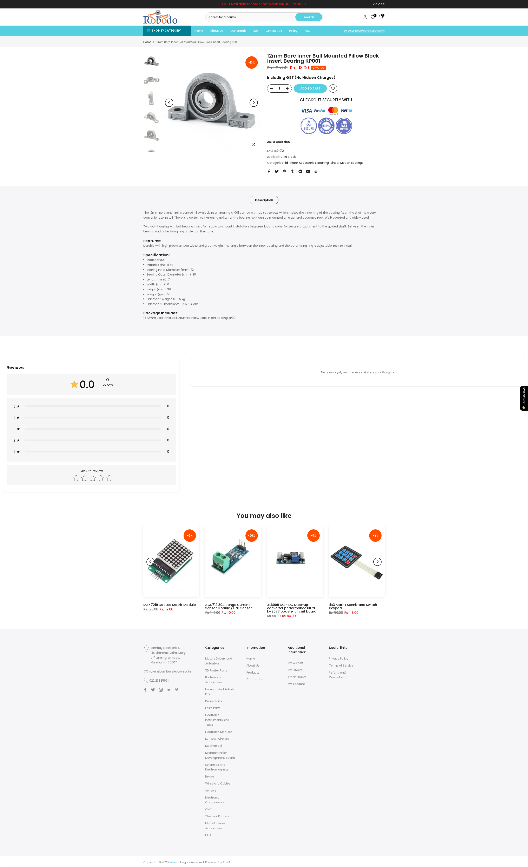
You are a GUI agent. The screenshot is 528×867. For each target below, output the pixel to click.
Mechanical (213, 746)
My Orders (295, 670)
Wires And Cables (217, 783)
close (150, 4)
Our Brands (238, 31)
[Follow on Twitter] (153, 689)
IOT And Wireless (217, 739)
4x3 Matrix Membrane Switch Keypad (353, 606)
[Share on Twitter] (277, 171)
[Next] (254, 103)
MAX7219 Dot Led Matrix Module (169, 604)
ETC (208, 835)
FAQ (307, 31)
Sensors (210, 790)
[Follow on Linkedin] (169, 689)
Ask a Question (278, 142)
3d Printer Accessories (300, 163)
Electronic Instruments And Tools (217, 720)
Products (252, 672)
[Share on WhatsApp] (316, 171)
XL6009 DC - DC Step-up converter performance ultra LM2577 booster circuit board (291, 608)
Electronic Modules (218, 732)
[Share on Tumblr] (292, 171)
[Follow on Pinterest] (176, 689)
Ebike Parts (212, 708)
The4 (226, 862)
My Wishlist (295, 663)
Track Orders (297, 677)
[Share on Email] (308, 171)
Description (264, 200)
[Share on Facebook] (269, 171)
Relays (209, 776)
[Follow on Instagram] (161, 689)
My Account (296, 684)
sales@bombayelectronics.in (366, 30)
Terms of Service (341, 665)
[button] (91, 406)
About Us (216, 31)
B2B (255, 31)
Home (198, 31)
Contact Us (274, 31)
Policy (293, 31)
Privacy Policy (338, 658)
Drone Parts (213, 701)
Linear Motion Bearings (347, 163)
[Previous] (169, 103)
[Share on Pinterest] (284, 171)
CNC (208, 809)
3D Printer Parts (216, 670)
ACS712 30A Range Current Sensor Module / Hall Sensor (228, 606)
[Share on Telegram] (300, 171)
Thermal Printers (217, 816)
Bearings (323, 163)
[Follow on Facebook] (145, 689)
